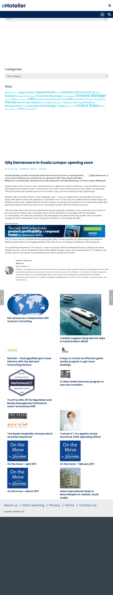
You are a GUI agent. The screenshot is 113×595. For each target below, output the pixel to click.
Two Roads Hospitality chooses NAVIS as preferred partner (30, 435)
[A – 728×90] (55, 237)
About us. (11, 505)
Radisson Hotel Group (73, 103)
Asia (58, 92)
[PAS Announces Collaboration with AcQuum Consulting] (28, 304)
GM (13, 99)
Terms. (70, 505)
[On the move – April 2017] (17, 451)
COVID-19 (88, 92)
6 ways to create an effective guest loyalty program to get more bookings (81, 361)
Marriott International (28, 102)
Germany (8, 99)
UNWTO (21, 109)
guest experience (22, 99)
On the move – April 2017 (22, 464)
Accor (8, 92)
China (77, 92)
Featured (32, 96)
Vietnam (28, 109)
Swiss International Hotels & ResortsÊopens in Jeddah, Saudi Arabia (79, 494)
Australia (66, 92)
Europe (9, 96)
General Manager (90, 95)
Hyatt (64, 99)
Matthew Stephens (29, 169)
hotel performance (53, 99)
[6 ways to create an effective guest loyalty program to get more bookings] (65, 350)
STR (23, 106)
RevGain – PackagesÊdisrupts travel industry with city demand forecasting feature (29, 361)
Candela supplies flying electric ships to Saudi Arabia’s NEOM (82, 340)
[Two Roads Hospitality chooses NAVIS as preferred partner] (17, 420)
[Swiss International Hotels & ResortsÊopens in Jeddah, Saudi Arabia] (70, 478)
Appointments (46, 92)
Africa (14, 93)
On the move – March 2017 (23, 491)
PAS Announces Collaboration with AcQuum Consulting (28, 319)
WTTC (34, 109)
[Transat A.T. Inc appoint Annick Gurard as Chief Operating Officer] (70, 420)
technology (48, 105)
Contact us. (88, 505)
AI (17, 93)
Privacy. (55, 505)
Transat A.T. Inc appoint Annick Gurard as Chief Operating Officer (80, 435)
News (44, 169)
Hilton (32, 99)
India (95, 99)
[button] (110, 5)
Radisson (60, 103)
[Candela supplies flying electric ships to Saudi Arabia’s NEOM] (80, 314)
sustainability (32, 106)
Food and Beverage (49, 95)
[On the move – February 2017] (70, 451)
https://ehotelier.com (22, 266)
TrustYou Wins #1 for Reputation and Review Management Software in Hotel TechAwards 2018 (29, 403)
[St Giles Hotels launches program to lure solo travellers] (65, 373)
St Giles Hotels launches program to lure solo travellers (82, 383)
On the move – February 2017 (77, 464)
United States (88, 105)
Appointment (26, 92)
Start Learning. (33, 505)
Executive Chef (22, 96)
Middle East (51, 103)
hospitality (40, 99)
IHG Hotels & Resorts (83, 99)
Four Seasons (69, 96)
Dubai (98, 92)
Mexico (42, 103)
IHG (69, 99)
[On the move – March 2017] (17, 478)
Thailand (61, 105)
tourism (69, 106)
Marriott (10, 102)
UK (74, 106)
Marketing (102, 99)
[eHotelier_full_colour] (14, 5)
